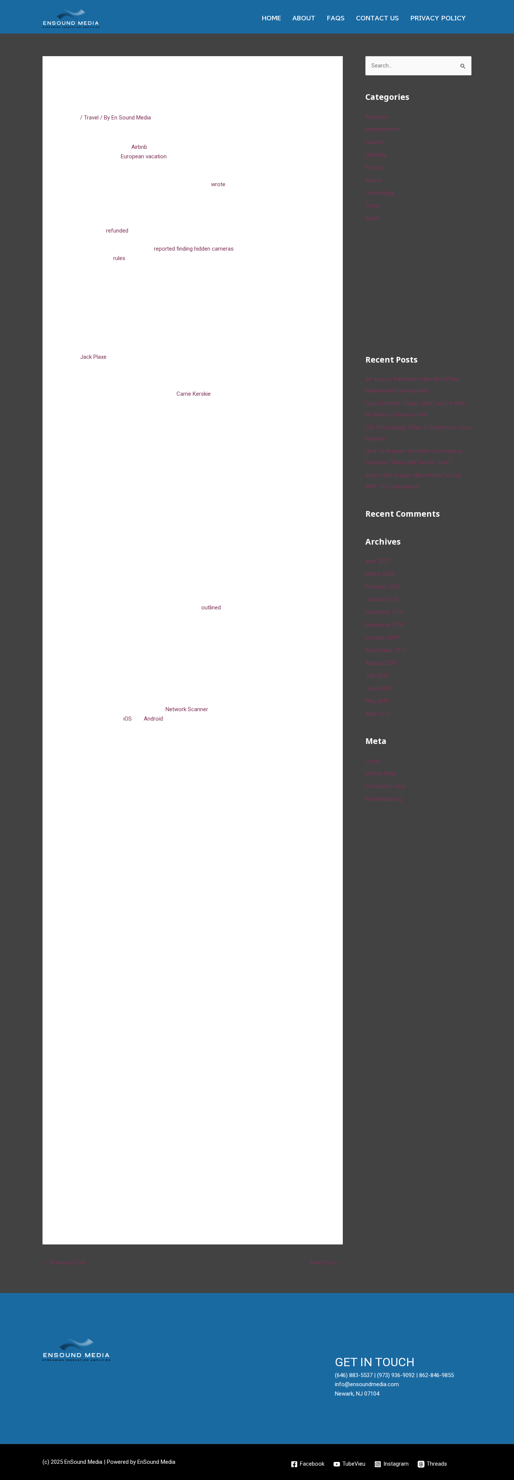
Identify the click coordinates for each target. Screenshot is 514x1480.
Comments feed (385, 786)
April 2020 (377, 561)
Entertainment (382, 129)
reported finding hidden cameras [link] (194, 248)
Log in (372, 761)
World (372, 218)
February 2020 (382, 586)
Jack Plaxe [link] (93, 357)
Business (376, 116)
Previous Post (64, 1262)
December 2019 (384, 612)
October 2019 (382, 637)
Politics (374, 167)
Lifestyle (375, 155)
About (303, 18)
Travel (91, 117)
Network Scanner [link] (187, 709)
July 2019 (377, 675)
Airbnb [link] (139, 147)
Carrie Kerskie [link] (193, 393)
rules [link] (119, 258)
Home (271, 18)
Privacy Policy (438, 18)
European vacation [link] (144, 156)
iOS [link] (127, 718)
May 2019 (377, 701)
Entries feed (380, 773)
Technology (379, 193)
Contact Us (377, 18)
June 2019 (378, 688)
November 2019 (385, 624)
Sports (373, 180)
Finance (375, 142)
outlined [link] (211, 607)
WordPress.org (383, 799)
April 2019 (377, 713)
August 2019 (381, 663)
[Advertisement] (421, 287)
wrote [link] (218, 184)
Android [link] (153, 718)
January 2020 (381, 599)
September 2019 (385, 650)
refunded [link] (117, 230)
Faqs (336, 18)
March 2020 (379, 574)
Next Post (326, 1262)
